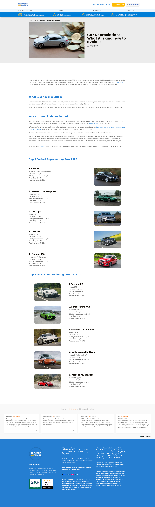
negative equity (119, 82)
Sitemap (31, 468)
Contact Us (131, 10)
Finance (61, 10)
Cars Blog (92, 45)
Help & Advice (97, 10)
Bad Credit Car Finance (25, 10)
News (34, 20)
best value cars (93, 123)
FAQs (44, 474)
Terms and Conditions (40, 468)
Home (30, 20)
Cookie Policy (52, 470)
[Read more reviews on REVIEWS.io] (145, 437)
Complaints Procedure (35, 472)
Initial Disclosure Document (49, 472)
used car (42, 146)
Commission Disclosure (35, 474)
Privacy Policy (44, 470)
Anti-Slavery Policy (34, 470)
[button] (21, 423)
